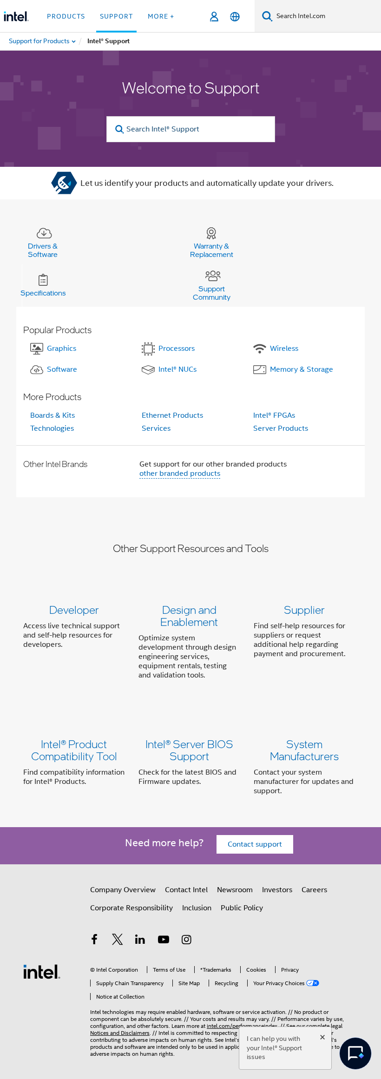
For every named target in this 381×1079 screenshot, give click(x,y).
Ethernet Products (172, 415)
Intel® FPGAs (274, 415)
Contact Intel (186, 890)
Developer (74, 609)
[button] (190, 644)
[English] (235, 16)
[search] (120, 129)
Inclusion (196, 908)
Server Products (280, 428)
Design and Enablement (189, 615)
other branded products (179, 473)
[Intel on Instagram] (186, 941)
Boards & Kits (52, 415)
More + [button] (161, 16)
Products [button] (66, 16)
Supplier (304, 609)
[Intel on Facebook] (94, 941)
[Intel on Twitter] (117, 941)
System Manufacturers (304, 750)
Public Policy (242, 908)
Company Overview (123, 890)
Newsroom (235, 890)
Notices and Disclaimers (120, 1032)
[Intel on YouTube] (163, 941)
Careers (314, 890)
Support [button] (116, 16)
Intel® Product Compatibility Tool (74, 750)
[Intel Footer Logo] (41, 971)
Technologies (52, 428)
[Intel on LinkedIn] (140, 941)
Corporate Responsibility (131, 908)
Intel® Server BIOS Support (189, 750)
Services (156, 428)
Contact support (255, 844)
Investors (277, 890)
